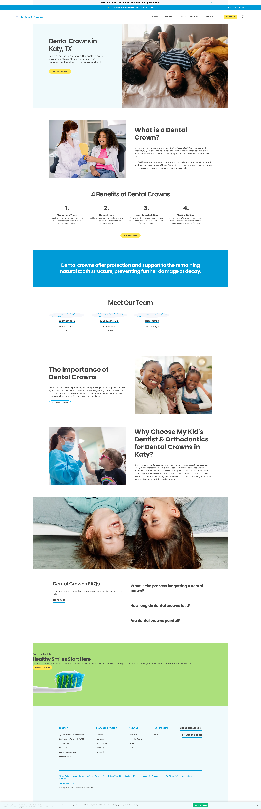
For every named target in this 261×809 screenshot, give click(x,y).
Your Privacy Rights (66, 784)
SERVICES (168, 17)
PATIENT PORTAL (160, 728)
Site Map (62, 779)
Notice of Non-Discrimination (119, 776)
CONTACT (63, 728)
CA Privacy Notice (140, 776)
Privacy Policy (64, 776)
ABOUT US (209, 17)
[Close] (257, 805)
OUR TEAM (155, 17)
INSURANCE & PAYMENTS (189, 17)
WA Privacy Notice (173, 776)
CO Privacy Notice (156, 776)
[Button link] (243, 17)
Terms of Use (100, 776)
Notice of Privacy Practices (82, 776)
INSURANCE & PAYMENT (106, 728)
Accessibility (187, 776)
